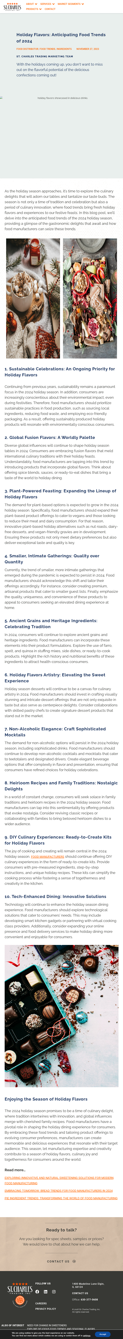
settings (86, 1335)
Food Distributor (27, 49)
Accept (102, 1334)
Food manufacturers (47, 857)
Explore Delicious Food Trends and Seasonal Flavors (61, 1329)
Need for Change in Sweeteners (47, 1325)
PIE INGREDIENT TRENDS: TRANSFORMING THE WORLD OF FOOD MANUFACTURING (61, 1198)
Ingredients (64, 49)
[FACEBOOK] (37, 1291)
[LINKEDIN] (45, 1291)
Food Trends (47, 49)
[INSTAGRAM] (54, 1291)
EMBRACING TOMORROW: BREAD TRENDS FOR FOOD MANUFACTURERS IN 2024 (59, 1191)
